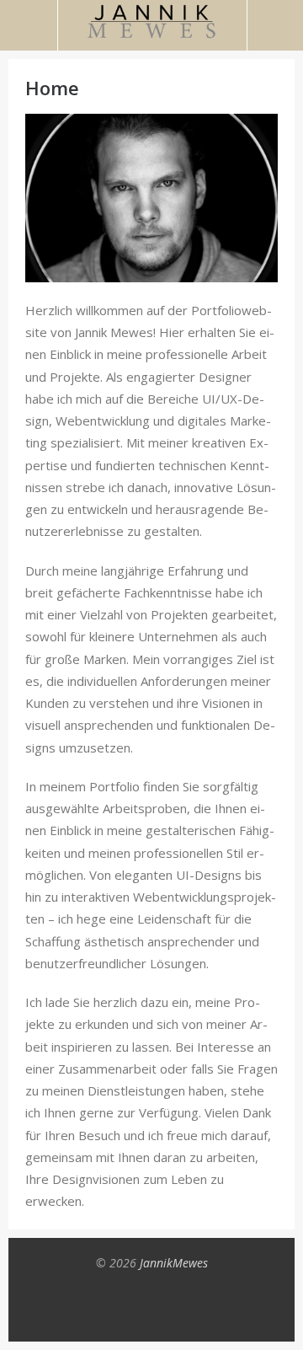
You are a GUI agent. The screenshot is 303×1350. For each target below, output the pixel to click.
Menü (29, 25)
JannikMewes (174, 1263)
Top (151, 1312)
